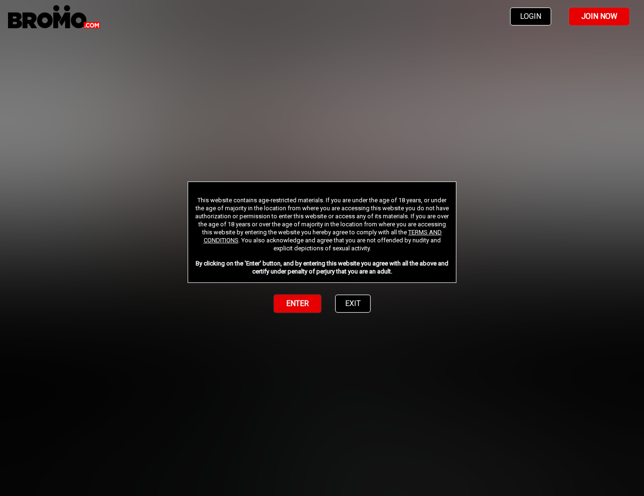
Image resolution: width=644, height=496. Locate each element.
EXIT (353, 303)
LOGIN (530, 16)
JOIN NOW (599, 16)
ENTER (297, 303)
